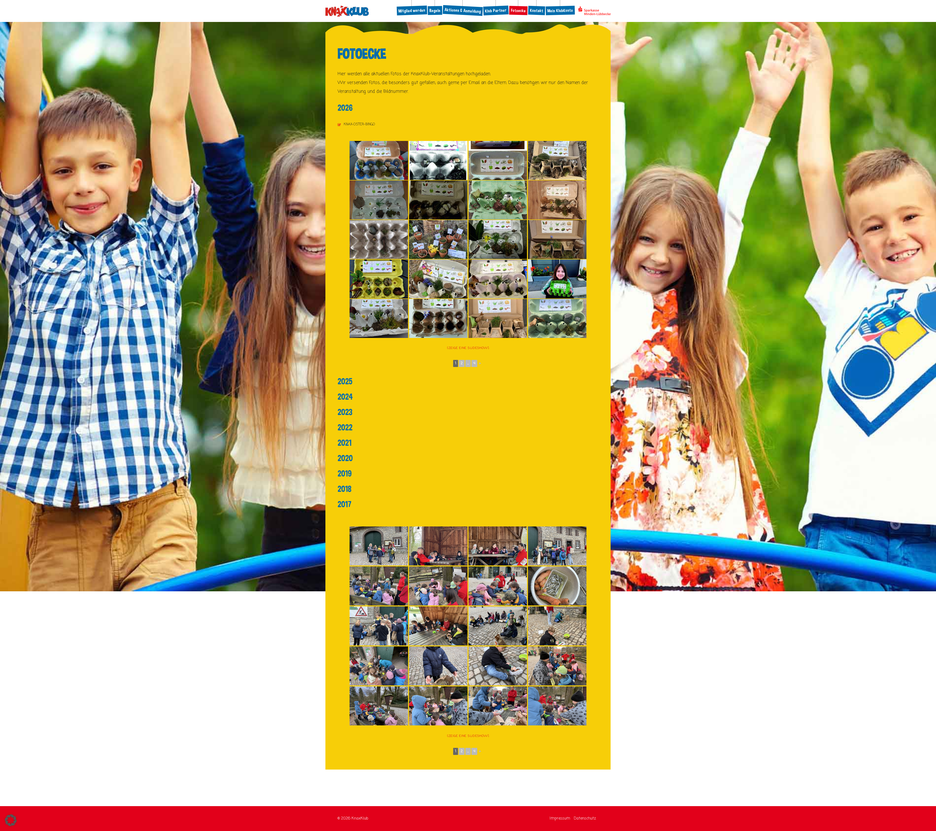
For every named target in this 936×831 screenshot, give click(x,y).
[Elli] (557, 199)
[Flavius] (379, 318)
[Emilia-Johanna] (438, 239)
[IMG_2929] (497, 705)
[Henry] (497, 318)
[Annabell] (379, 160)
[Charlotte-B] (557, 160)
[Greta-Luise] (557, 278)
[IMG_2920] (497, 665)
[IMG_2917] (557, 625)
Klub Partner (496, 10)
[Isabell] (557, 318)
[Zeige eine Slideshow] (468, 348)
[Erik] (438, 318)
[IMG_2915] (438, 625)
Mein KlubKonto (560, 11)
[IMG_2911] (379, 625)
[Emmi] (497, 278)
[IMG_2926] (557, 705)
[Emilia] (497, 239)
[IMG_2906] (379, 585)
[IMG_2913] (497, 625)
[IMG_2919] (379, 665)
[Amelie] (379, 199)
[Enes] (438, 278)
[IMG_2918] (438, 665)
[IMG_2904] (497, 545)
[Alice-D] (438, 199)
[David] (497, 199)
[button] (10, 820)
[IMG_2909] (497, 585)
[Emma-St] (557, 239)
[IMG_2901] (379, 545)
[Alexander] (497, 160)
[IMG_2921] (379, 705)
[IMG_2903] (557, 545)
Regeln (434, 10)
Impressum (560, 818)
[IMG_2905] (438, 545)
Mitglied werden (411, 10)
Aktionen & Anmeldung (462, 10)
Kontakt (536, 10)
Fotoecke (518, 10)
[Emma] (379, 278)
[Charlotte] (379, 239)
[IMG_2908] (438, 585)
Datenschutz (585, 818)
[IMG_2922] (557, 665)
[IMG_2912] (557, 585)
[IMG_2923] (438, 705)
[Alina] (438, 160)
